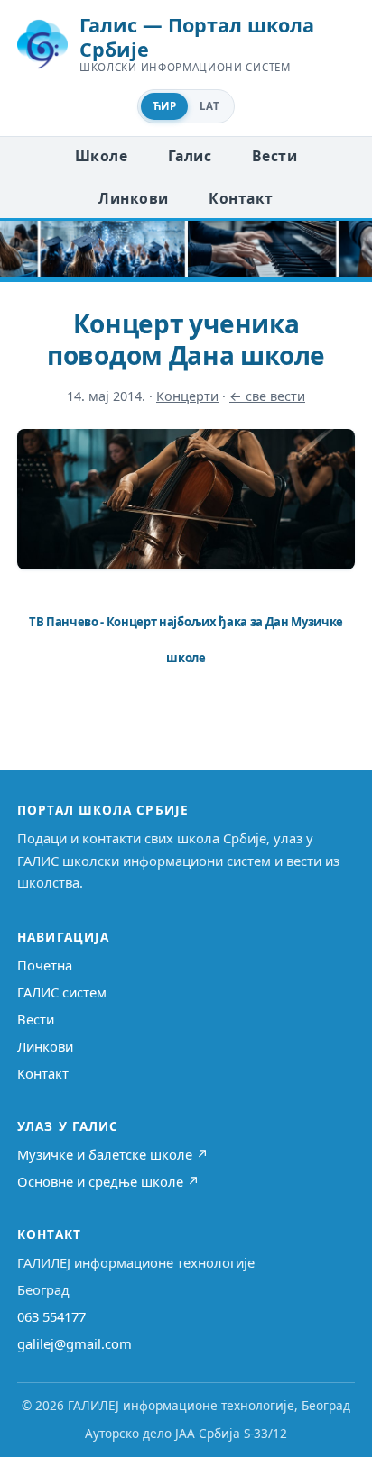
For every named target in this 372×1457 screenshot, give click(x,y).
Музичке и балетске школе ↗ (113, 1154)
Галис (189, 156)
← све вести (267, 396)
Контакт (241, 198)
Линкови (133, 198)
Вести (274, 156)
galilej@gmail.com (74, 1343)
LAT (209, 106)
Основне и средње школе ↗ (108, 1181)
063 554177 (51, 1316)
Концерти (187, 396)
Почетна (44, 965)
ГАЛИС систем (62, 992)
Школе (101, 156)
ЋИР (164, 106)
